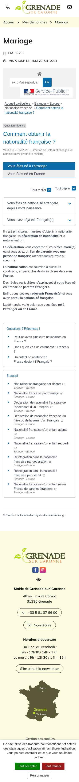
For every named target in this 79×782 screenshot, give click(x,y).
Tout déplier (63, 188)
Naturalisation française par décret (38, 384)
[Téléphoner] (8, 7)
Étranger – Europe (47, 103)
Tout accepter (27, 766)
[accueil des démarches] (39, 73)
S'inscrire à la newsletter (39, 668)
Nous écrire (42, 625)
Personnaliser (39, 775)
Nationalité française (19, 108)
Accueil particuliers (18, 103)
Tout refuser (53, 766)
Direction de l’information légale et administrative (34, 515)
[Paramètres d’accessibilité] (39, 580)
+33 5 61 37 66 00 (42, 612)
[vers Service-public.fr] (46, 92)
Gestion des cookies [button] (40, 739)
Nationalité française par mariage (37, 393)
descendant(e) (43, 256)
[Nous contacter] (70, 7)
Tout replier (39, 190)
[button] (39, 206)
